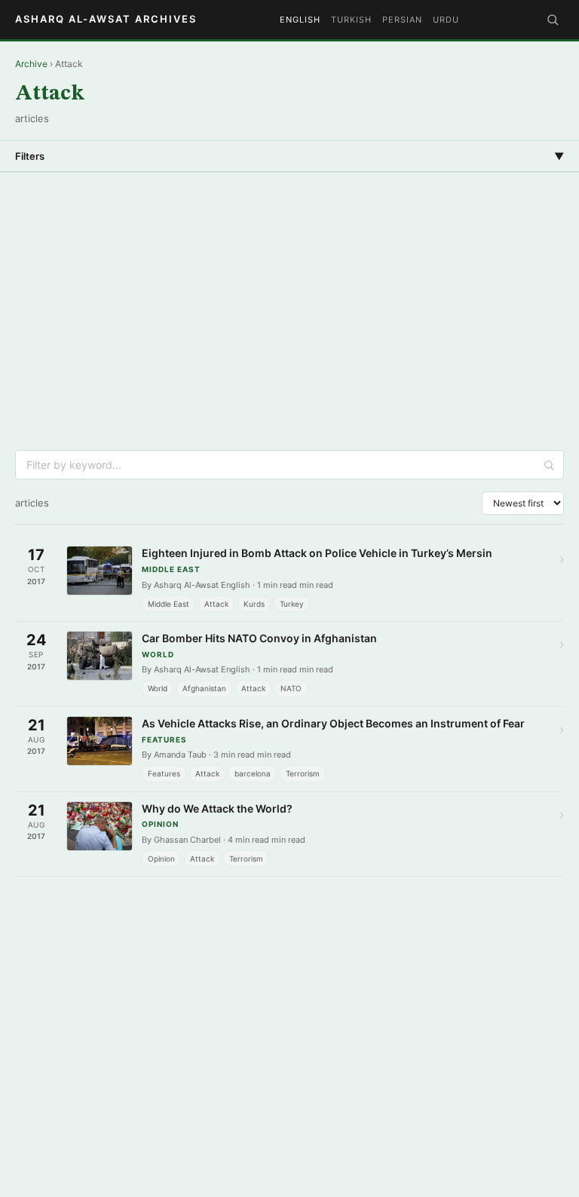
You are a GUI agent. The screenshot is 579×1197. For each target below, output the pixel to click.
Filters (289, 156)
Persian (402, 19)
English (300, 19)
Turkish (351, 19)
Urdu (446, 19)
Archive (31, 63)
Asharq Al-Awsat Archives (106, 19)
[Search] (552, 19)
